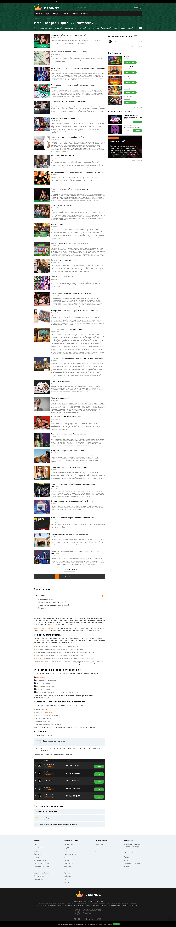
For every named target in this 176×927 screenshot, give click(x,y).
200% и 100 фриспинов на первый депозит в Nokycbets (132, 126)
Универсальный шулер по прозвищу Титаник (68, 102)
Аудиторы (67, 873)
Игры (47, 13)
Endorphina (126, 58)
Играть (98, 766)
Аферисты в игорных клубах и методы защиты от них (71, 293)
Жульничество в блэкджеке (61, 205)
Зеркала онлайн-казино (41, 870)
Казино (39, 13)
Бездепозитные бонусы (41, 873)
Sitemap (126, 866)
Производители (69, 845)
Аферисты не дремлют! (60, 398)
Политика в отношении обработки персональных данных (132, 852)
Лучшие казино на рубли (42, 867)
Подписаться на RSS (94, 919)
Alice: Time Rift (128, 97)
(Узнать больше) (108, 924)
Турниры (122, 28)
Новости (84, 13)
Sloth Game (127, 56)
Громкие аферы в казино (60, 381)
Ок (116, 924)
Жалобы (75, 13)
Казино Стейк (115, 141)
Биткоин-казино (39, 876)
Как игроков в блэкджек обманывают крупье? (68, 35)
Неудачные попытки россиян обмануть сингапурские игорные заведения (75, 552)
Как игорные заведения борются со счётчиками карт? (71, 467)
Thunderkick (127, 68)
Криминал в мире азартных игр (63, 156)
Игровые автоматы (69, 28)
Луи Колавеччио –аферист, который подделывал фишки (72, 85)
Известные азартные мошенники (64, 118)
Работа (96, 848)
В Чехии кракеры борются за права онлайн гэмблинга (72, 501)
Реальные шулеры (42, 677)
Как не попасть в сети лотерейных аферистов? (69, 52)
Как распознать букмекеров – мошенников (67, 450)
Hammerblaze (127, 76)
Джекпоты (37, 854)
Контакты (127, 860)
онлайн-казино (49, 712)
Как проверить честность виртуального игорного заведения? (74, 310)
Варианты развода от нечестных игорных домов (69, 243)
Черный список (39, 848)
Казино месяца (68, 863)
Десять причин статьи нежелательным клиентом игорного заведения (78, 68)
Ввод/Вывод (68, 848)
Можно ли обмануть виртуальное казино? (67, 329)
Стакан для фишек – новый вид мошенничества (69, 534)
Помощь (126, 857)
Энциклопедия (38, 879)
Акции (130, 28)
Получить (137, 122)
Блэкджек (58, 28)
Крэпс (97, 28)
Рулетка (50, 28)
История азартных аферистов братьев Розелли (69, 137)
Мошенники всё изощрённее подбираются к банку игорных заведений (74, 485)
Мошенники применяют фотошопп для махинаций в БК (72, 518)
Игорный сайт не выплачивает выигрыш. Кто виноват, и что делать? (77, 172)
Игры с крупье (106, 28)
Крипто (66, 851)
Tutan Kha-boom (128, 87)
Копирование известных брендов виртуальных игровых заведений (77, 358)
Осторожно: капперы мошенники (63, 260)
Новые (36, 845)
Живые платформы (70, 854)
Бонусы (56, 13)
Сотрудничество (99, 845)
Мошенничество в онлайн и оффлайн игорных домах (71, 189)
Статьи (65, 13)
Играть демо (130, 62)
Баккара (90, 28)
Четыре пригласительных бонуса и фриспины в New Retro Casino (133, 117)
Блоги (66, 879)
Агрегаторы (67, 857)
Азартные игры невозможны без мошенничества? (70, 434)
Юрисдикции (68, 867)
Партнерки (97, 851)
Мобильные (67, 876)
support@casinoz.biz (114, 1)
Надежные (37, 857)
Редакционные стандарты (132, 863)
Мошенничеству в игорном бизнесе (45, 628)
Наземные (67, 860)
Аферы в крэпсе (57, 224)
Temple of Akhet (128, 66)
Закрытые (37, 851)
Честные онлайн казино (41, 863)
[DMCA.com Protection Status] (87, 914)
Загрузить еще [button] (69, 569)
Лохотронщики (40, 658)
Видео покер (81, 28)
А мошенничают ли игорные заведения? (66, 417)
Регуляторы (68, 870)
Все (36, 28)
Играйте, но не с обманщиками (63, 277)
